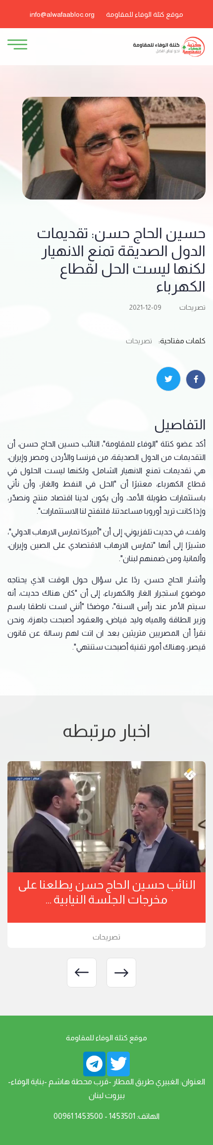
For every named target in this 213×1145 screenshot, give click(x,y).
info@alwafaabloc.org (62, 14)
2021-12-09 (145, 307)
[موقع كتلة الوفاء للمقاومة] (168, 46)
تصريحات (192, 307)
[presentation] (121, 972)
